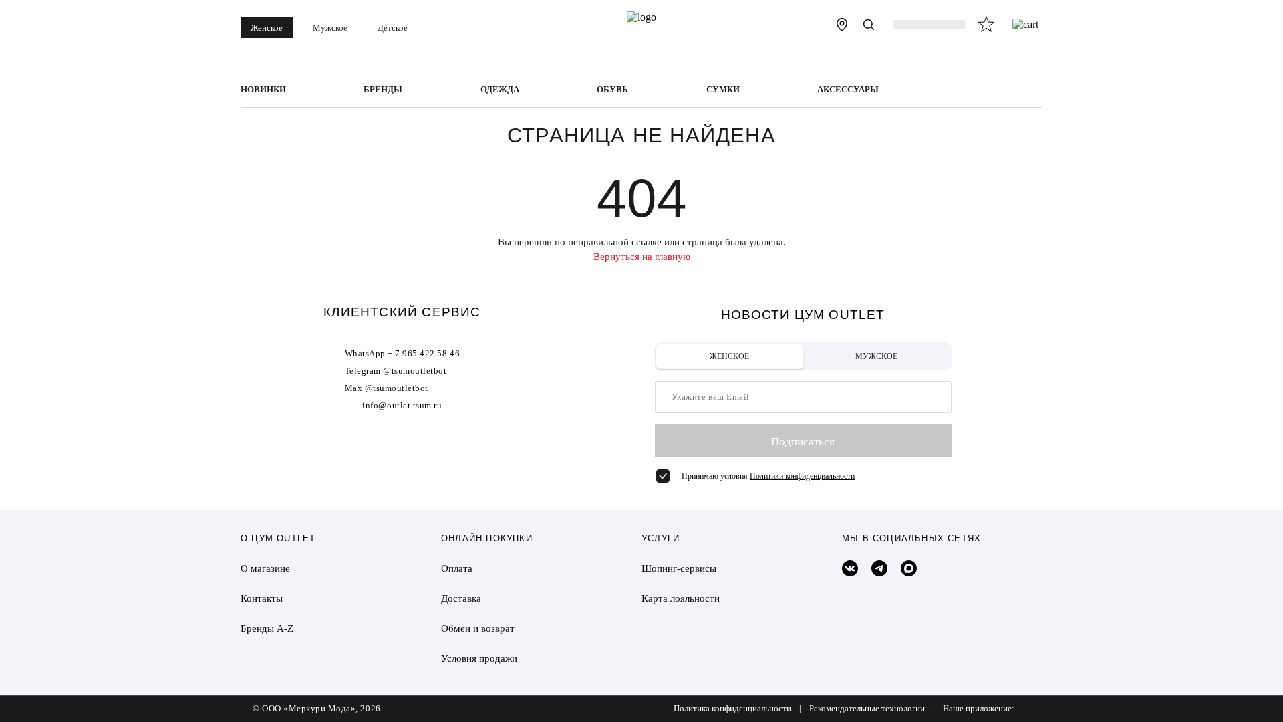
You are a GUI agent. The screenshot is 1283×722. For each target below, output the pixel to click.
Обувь (612, 89)
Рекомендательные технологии (867, 708)
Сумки (723, 89)
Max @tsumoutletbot (386, 388)
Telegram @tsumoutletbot (396, 371)
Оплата (456, 568)
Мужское (330, 27)
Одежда (499, 89)
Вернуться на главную (641, 256)
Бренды (383, 89)
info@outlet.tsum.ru (402, 405)
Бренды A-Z (267, 628)
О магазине (265, 568)
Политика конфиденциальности (732, 708)
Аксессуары (848, 89)
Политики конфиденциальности (802, 476)
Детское (393, 27)
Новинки (263, 89)
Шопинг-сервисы (679, 568)
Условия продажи (479, 658)
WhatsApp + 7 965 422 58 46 (402, 353)
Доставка (461, 598)
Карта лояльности (681, 598)
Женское (267, 27)
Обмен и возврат (478, 628)
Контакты (262, 598)
